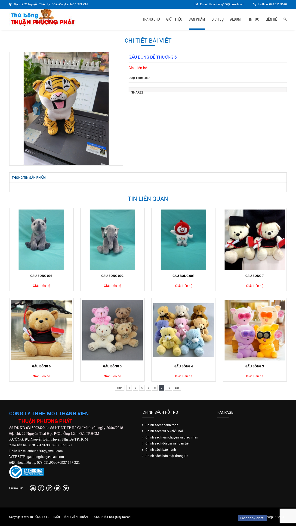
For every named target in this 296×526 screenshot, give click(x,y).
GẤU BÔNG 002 (112, 275)
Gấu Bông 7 (254, 275)
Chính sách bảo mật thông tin (166, 456)
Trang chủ (151, 19)
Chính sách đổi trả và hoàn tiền (167, 443)
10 (168, 387)
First (119, 387)
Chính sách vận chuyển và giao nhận (171, 437)
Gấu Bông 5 (112, 366)
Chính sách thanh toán (161, 425)
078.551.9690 (278, 4)
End (177, 387)
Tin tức (253, 19)
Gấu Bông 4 (183, 366)
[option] (66, 108)
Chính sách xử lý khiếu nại (164, 431)
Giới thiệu (174, 19)
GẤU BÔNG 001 (184, 275)
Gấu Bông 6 (41, 366)
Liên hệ (271, 19)
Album (235, 19)
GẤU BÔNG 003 (41, 275)
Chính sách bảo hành (160, 449)
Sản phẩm (197, 19)
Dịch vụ (218, 19)
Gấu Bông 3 (254, 366)
